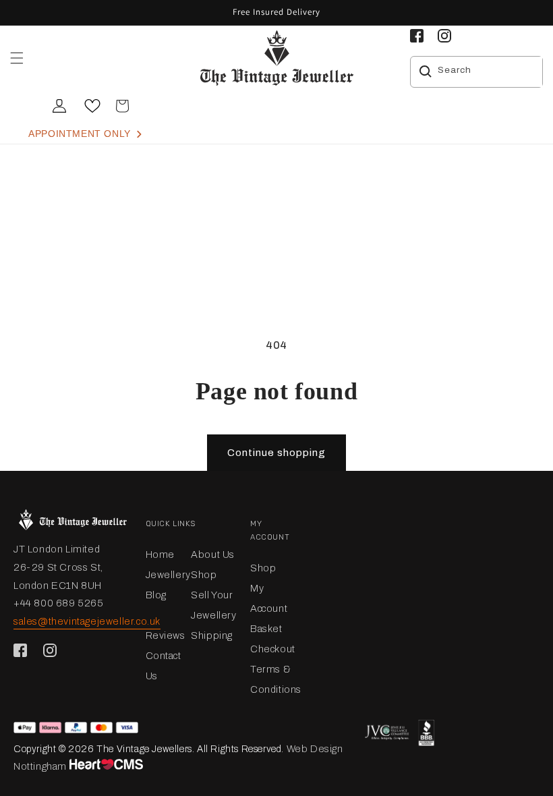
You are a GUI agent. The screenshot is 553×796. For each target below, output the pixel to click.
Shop (203, 574)
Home (160, 554)
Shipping (212, 635)
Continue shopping (276, 452)
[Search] (425, 71)
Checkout (272, 649)
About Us (213, 554)
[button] (17, 58)
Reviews (165, 635)
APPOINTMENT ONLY (81, 133)
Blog (156, 595)
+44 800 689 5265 (58, 603)
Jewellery (168, 574)
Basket (266, 628)
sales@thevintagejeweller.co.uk (87, 621)
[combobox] (487, 72)
